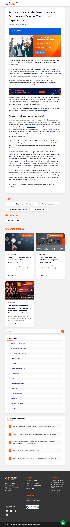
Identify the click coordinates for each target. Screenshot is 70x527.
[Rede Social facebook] (7, 511)
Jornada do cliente (13, 221)
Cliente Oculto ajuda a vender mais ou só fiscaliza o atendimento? (19, 259)
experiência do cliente (32, 125)
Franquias (14, 389)
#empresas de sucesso (50, 204)
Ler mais (10, 275)
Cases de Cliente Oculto (18, 353)
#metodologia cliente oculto (17, 209)
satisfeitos (53, 71)
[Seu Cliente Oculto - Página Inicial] (12, 3)
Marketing (14, 399)
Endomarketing (15, 373)
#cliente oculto (31, 204)
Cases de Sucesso (31, 498)
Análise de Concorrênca (18, 343)
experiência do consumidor (37, 69)
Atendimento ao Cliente (18, 348)
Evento (13, 378)
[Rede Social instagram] (15, 511)
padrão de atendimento (23, 161)
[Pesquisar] (62, 331)
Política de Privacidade (33, 500)
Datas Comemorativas (18, 368)
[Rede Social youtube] (7, 515)
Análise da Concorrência (33, 485)
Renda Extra (14, 409)
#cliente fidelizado (13, 204)
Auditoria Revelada (31, 480)
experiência (51, 132)
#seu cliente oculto (39, 209)
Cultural (13, 363)
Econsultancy (31, 127)
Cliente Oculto (15, 358)
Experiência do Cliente (17, 384)
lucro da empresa (42, 111)
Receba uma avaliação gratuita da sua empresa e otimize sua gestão (48, 259)
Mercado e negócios (17, 404)
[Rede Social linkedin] (11, 511)
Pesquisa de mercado (32, 483)
